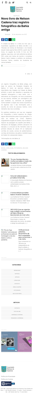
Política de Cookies (7, 379)
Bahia (3, 148)
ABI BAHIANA (17, 270)
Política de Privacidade (8, 376)
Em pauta (17, 283)
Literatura (17, 280)
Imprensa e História (17, 314)
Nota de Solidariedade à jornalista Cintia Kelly (18, 177)
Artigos (17, 277)
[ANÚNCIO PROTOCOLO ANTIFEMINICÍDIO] (16, 341)
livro (7, 148)
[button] (2, 39)
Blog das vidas (17, 293)
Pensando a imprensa (17, 318)
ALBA (11, 148)
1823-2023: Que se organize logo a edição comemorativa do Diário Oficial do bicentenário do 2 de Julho (20, 212)
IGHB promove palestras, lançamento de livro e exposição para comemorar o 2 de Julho (25, 234)
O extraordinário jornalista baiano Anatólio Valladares (19, 194)
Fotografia (18, 148)
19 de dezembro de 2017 (19, 34)
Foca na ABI (17, 311)
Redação (7, 34)
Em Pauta (17, 308)
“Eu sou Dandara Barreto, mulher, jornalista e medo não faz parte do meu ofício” (21, 161)
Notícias (17, 16)
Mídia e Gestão (17, 287)
